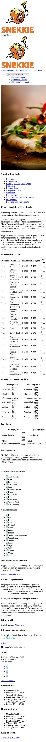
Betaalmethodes (12, 188)
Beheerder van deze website (17, 202)
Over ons (10, 179)
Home (3, 70)
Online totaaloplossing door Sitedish (15, 740)
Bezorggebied (11, 181)
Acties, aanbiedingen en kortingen (20, 197)
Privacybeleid (11, 199)
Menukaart (11, 70)
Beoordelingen (31, 70)
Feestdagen (10, 186)
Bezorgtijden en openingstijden (18, 183)
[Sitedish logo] (4, 643)
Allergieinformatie (13, 190)
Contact (40, 70)
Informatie (20, 70)
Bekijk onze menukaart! (10, 574)
